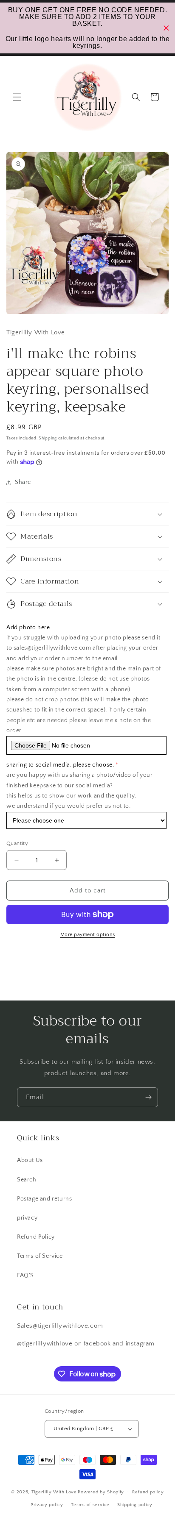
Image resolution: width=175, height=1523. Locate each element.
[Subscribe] (148, 1097)
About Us (30, 1160)
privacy (27, 1218)
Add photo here (28, 627)
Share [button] (23, 482)
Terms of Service (40, 1256)
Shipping (48, 438)
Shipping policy (134, 1504)
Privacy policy (47, 1504)
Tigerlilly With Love (54, 1491)
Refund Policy (36, 1237)
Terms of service (90, 1504)
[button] (17, 97)
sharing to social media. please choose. (60, 765)
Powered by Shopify (101, 1491)
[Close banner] (166, 28)
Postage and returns (44, 1198)
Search (27, 1179)
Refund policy (148, 1492)
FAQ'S (25, 1275)
